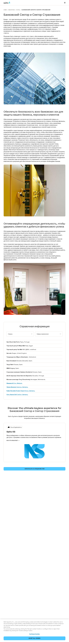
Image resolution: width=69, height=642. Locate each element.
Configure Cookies (34, 634)
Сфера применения (43, 334)
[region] (34, 630)
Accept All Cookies (34, 638)
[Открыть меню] (64, 2)
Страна (10, 334)
